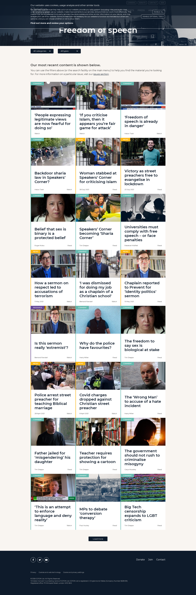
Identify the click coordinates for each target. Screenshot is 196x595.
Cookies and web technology (50, 572)
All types (64, 51)
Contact (160, 559)
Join (150, 559)
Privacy (33, 572)
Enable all (159, 12)
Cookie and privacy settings (73, 572)
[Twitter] (39, 559)
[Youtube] (46, 559)
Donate (140, 559)
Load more (98, 539)
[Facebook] (33, 559)
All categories (39, 51)
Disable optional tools (153, 17)
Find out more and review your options (52, 23)
